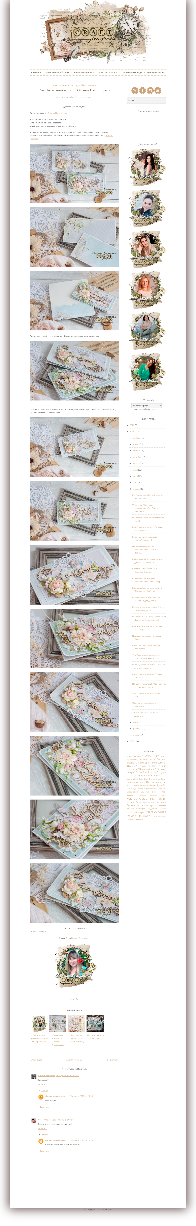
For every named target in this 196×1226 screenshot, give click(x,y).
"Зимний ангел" (147, 759)
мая (135, 482)
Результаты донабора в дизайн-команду (76, 1038)
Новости (130, 802)
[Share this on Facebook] (70, 999)
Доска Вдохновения (147, 789)
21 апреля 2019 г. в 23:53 (81, 1096)
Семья (129, 812)
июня (135, 476)
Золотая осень (149, 791)
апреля (136, 489)
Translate (154, 409)
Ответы (44, 1090)
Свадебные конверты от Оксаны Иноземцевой (74, 90)
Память (163, 802)
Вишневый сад (135, 781)
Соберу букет (139, 812)
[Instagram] (150, 90)
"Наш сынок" (148, 765)
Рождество (152, 808)
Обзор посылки (143, 802)
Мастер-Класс (137, 798)
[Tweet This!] (73, 999)
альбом (134, 779)
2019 (132, 431)
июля (135, 470)
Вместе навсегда (63, 85)
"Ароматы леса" (134, 756)
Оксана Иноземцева (57, 113)
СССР (154, 816)
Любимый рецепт (158, 795)
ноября (136, 444)
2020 (132, 425)
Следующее (36, 1059)
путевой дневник (158, 805)
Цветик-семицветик (135, 820)
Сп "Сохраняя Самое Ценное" (146, 814)
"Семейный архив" (147, 772)
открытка (155, 802)
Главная (36, 72)
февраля (137, 728)
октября (137, 450)
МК (152, 798)
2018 (132, 741)
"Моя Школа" (158, 762)
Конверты (131, 795)
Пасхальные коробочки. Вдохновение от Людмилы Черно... (145, 549)
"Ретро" (131, 772)
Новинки (161, 798)
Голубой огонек (148, 785)
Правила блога (156, 72)
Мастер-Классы (108, 72)
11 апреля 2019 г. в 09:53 (61, 1119)
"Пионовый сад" (147, 769)
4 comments (86, 97)
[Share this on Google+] (77, 999)
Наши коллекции (84, 72)
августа (136, 463)
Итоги (163, 791)
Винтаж (163, 779)
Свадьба (162, 809)
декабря (137, 438)
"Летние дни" (143, 762)
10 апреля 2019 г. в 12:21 (67, 1075)
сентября (137, 457)
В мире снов (154, 779)
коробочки (142, 795)
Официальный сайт (57, 72)
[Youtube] (157, 90)
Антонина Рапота (46, 1075)
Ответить (42, 1084)
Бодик (146, 779)
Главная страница (73, 1059)
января (136, 735)
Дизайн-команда (86, 85)
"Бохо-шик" (150, 756)
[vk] (134, 90)
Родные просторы (136, 808)
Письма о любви (137, 805)
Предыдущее (112, 1059)
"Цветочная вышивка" (149, 775)
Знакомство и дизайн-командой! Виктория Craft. (39, 1038)
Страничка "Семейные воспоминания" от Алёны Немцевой (145, 508)
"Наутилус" (132, 766)
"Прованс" (161, 769)
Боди (141, 779)
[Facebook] (142, 90)
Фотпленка (162, 816)
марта (136, 722)
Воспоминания (133, 785)
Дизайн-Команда (132, 72)
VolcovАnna (44, 1119)
